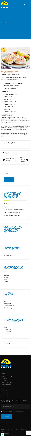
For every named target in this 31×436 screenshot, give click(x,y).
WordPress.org (8, 308)
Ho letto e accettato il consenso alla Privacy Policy (13, 411)
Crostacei (6, 275)
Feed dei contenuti (9, 303)
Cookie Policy (4, 395)
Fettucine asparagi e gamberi (12, 212)
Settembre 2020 (8, 255)
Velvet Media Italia (5, 433)
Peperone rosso (8, 101)
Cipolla (6, 99)
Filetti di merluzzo (9, 94)
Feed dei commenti (9, 305)
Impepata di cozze (9, 206)
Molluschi (6, 277)
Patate (5, 96)
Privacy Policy (4, 393)
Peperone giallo (8, 104)
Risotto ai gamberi (9, 204)
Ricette (14, 143)
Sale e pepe (7, 106)
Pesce (9, 143)
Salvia (5, 109)
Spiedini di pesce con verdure (22, 159)
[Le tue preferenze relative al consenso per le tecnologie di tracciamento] (2, 434)
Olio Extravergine (8, 111)
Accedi (6, 301)
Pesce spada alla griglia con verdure (14, 209)
